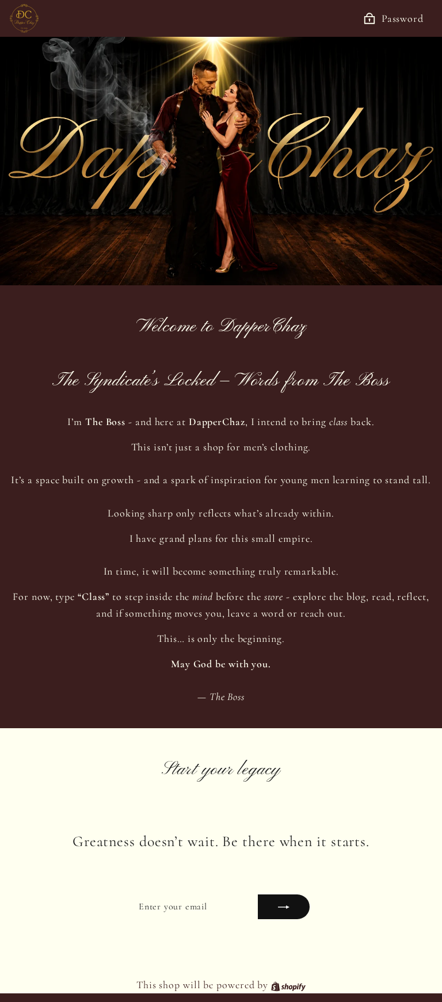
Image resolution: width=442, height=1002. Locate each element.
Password (403, 18)
